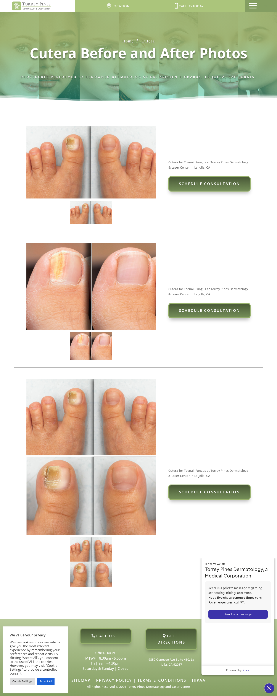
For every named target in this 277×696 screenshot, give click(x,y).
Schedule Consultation (209, 183)
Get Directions (171, 639)
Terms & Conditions (161, 680)
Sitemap (80, 680)
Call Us (105, 635)
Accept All (46, 681)
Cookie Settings (22, 681)
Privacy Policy (114, 680)
